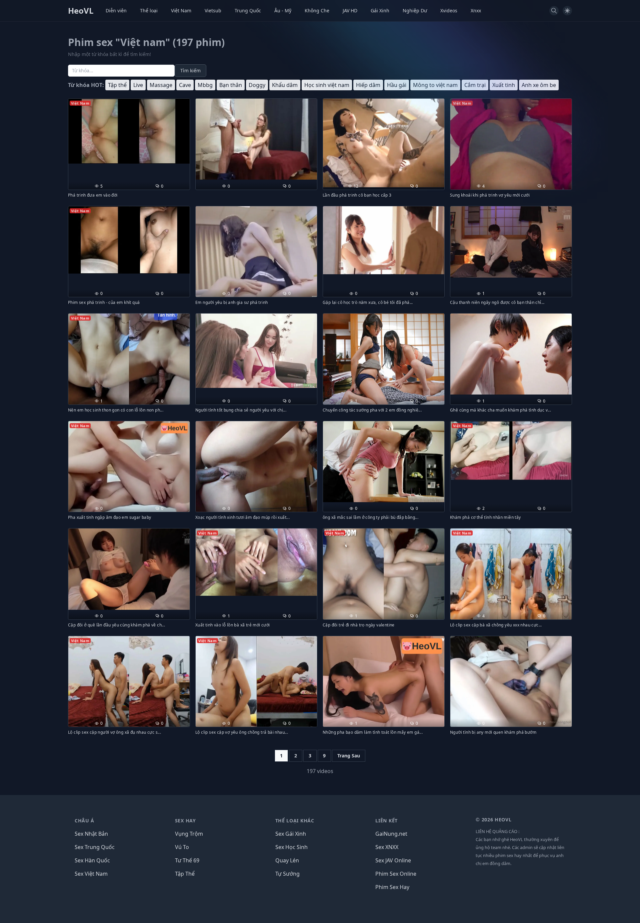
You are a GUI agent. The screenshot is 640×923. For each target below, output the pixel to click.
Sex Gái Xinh (290, 833)
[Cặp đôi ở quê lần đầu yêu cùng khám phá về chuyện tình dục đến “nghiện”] (129, 569)
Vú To (182, 847)
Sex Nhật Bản (91, 833)
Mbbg (205, 85)
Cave (185, 85)
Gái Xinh (380, 10)
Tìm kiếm (190, 70)
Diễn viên (116, 10)
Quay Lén (287, 860)
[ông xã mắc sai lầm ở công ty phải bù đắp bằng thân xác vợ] (383, 461)
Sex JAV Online (393, 860)
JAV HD (350, 10)
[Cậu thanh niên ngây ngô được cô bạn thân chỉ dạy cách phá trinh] (511, 242)
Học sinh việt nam (326, 85)
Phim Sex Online (395, 873)
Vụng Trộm (189, 833)
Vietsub (213, 10)
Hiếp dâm (368, 85)
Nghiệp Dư (415, 10)
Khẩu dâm (285, 85)
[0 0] (256, 139)
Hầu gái (396, 85)
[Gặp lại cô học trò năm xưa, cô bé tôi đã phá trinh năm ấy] (383, 240)
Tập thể (117, 85)
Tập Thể (185, 873)
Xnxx (476, 10)
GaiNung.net (391, 833)
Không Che (317, 10)
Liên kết (386, 820)
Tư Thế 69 (187, 860)
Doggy (257, 85)
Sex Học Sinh (291, 847)
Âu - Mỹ (282, 10)
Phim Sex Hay (392, 887)
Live (138, 85)
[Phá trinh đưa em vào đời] (129, 131)
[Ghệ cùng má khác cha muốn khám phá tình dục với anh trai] (511, 354)
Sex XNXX (386, 847)
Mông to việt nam (435, 85)
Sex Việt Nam (91, 873)
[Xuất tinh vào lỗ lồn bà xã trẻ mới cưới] (256, 562)
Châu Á (84, 820)
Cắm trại (475, 85)
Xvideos (448, 10)
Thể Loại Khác (294, 820)
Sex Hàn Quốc (92, 860)
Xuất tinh (503, 85)
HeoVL (81, 10)
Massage (161, 85)
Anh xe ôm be (539, 85)
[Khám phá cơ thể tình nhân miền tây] (511, 450)
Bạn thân (230, 85)
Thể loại (149, 10)
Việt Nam (181, 10)
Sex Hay (185, 820)
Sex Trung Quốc (95, 847)
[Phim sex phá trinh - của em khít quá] (129, 240)
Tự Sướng (287, 873)
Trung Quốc (248, 10)
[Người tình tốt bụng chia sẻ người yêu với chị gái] (256, 351)
